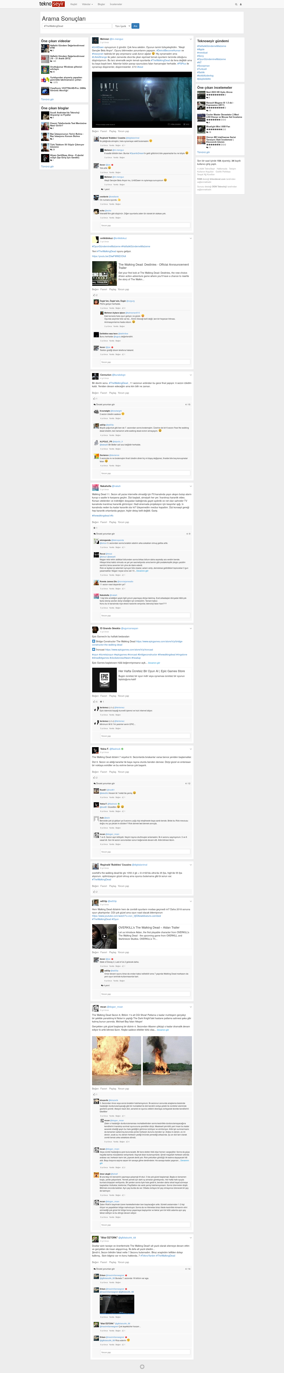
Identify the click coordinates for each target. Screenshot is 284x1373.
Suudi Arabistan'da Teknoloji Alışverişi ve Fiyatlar (65, 113)
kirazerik (109, 1100)
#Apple (200, 49)
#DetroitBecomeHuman (168, 50)
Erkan (112, 1275)
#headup (136, 657)
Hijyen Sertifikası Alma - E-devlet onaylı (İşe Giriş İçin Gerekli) (66, 156)
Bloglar (101, 4)
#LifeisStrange (99, 57)
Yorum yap (123, 131)
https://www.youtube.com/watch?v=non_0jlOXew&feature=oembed (126, 915)
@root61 (103, 807)
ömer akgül (109, 1173)
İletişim (232, 168)
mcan (109, 834)
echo (105, 210)
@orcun (103, 543)
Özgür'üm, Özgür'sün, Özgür (117, 300)
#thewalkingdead (101, 515)
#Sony (200, 55)
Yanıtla (111, 145)
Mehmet (111, 39)
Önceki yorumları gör (143, 404)
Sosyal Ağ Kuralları (206, 174)
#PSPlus (181, 63)
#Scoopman (203, 65)
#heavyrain (98, 53)
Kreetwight (111, 410)
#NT (199, 62)
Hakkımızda (222, 168)
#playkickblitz (204, 78)
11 (209, 147)
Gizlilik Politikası (223, 171)
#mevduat (202, 52)
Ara (135, 26)
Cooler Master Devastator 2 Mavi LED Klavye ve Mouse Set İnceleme (224, 115)
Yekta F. (110, 748)
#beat (140, 66)
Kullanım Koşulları (205, 171)
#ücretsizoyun (106, 654)
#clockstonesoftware (120, 657)
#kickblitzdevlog (205, 75)
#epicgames (120, 654)
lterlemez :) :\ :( (112, 707)
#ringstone (181, 654)
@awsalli (104, 444)
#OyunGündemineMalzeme (106, 246)
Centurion (113, 374)
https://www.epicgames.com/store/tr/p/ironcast (129, 649)
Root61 (107, 789)
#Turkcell (202, 69)
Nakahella (110, 486)
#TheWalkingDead (160, 60)
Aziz (105, 817)
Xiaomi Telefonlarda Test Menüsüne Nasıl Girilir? (68, 124)
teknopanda (112, 540)
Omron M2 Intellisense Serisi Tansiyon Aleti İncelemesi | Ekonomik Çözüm (221, 139)
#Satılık (201, 72)
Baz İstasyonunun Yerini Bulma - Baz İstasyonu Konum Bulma (66, 135)
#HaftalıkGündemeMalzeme (135, 246)
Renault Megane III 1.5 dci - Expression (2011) (220, 103)
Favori (103, 131)
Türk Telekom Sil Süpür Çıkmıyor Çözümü (67, 145)
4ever (105, 164)
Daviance (109, 455)
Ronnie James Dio (116, 581)
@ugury (117, 336)
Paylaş (112, 131)
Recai (106, 553)
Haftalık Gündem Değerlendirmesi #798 (67, 46)
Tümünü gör (47, 99)
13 (209, 110)
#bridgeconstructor (147, 654)
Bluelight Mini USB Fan (218, 126)
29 (53, 149)
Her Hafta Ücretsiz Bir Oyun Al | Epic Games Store (151, 671)
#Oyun (115, 919)
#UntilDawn (98, 47)
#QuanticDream (137, 153)
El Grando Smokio (119, 628)
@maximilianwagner (109, 1291)
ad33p (107, 424)
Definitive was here (114, 333)
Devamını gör (142, 570)
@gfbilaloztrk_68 (107, 1278)
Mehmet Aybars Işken (122, 312)
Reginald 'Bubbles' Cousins (119, 137)
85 (53, 71)
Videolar (86, 4)
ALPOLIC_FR (111, 441)
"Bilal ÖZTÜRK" (118, 1237)
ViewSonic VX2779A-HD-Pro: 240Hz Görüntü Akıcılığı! (68, 89)
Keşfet (74, 4)
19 (209, 132)
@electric (104, 793)
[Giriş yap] (240, 4)
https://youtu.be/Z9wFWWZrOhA (109, 256)
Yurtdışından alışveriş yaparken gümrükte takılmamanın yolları (66, 78)
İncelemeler (116, 4)
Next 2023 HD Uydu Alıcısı (219, 92)
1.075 (55, 82)
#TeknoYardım (148, 1255)
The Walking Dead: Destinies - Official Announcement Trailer (153, 266)
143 (54, 61)
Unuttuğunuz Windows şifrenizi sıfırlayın (66, 68)
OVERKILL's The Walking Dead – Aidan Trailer (148, 927)
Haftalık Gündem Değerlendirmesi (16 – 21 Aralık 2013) (67, 57)
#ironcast (132, 654)
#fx (111, 515)
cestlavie (109, 196)
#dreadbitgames (100, 657)
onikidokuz (113, 238)
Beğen (95, 131)
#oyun (95, 654)
